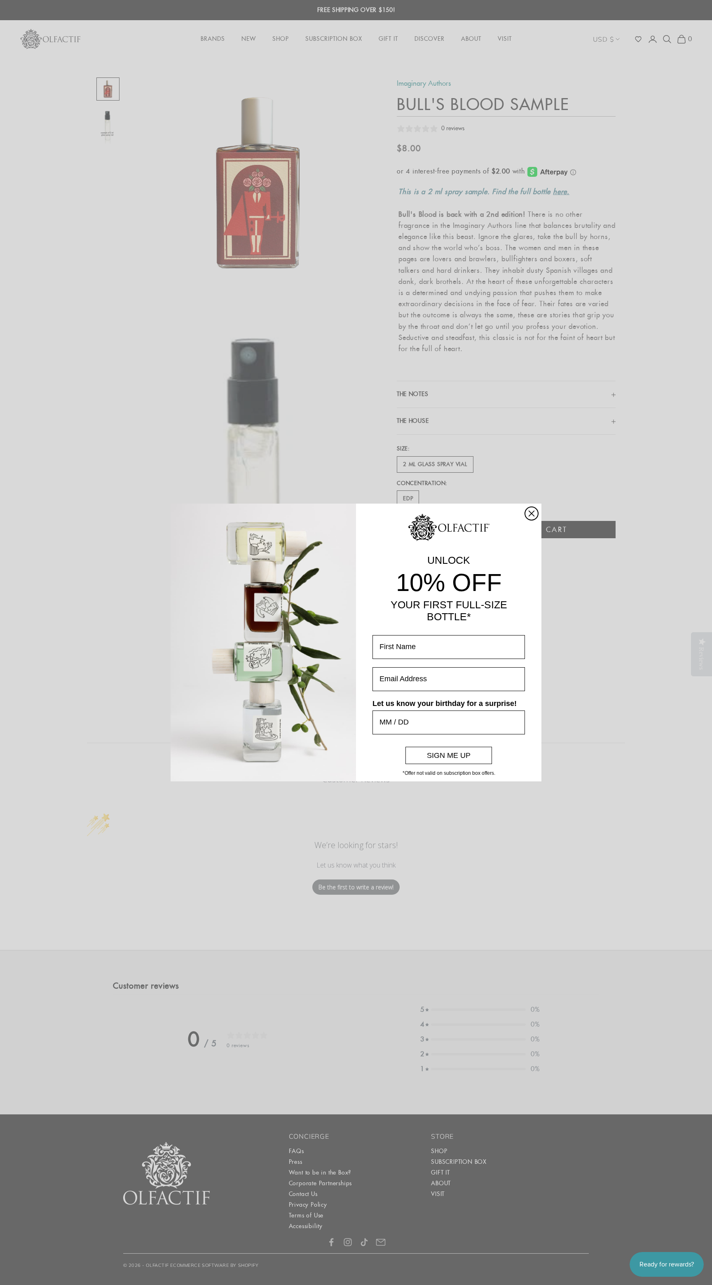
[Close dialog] (531, 513)
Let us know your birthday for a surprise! (444, 703)
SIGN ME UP (449, 755)
